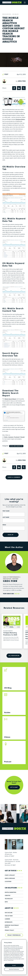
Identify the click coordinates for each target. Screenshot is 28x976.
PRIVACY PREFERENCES (14, 935)
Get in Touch (10, 871)
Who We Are (8, 913)
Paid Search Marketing (8, 630)
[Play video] (14, 844)
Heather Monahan (11, 627)
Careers (7, 919)
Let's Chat (14, 787)
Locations (8, 881)
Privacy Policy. (10, 960)
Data (6, 902)
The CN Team (9, 916)
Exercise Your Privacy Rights (12, 926)
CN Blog (15, 14)
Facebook (16, 437)
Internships (8, 922)
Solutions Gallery (20, 119)
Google (22, 437)
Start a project (10, 875)
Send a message (10, 878)
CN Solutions (11, 888)
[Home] (12, 2)
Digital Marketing (10, 892)
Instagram (10, 437)
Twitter (6, 437)
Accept (14, 965)
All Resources (14, 655)
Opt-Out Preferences (14, 969)
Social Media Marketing (16, 446)
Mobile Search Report (10, 399)
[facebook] (14, 88)
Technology (9, 899)
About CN (9, 908)
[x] (24, 88)
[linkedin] (19, 88)
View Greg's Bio (8, 593)
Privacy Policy (9, 930)
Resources (6, 14)
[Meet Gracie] (21, 807)
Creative (7, 895)
